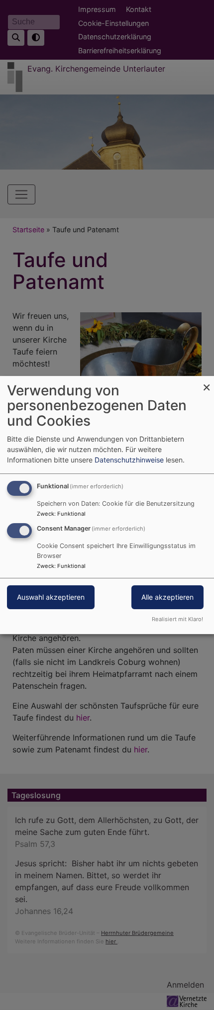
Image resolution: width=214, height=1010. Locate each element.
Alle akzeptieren (167, 597)
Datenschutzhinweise (129, 460)
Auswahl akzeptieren (51, 597)
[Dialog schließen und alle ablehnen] (206, 382)
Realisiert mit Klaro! (177, 619)
